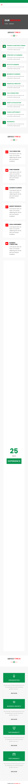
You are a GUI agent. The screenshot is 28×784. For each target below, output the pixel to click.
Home (6, 24)
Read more (14, 693)
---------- (14, 1)
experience (14, 461)
